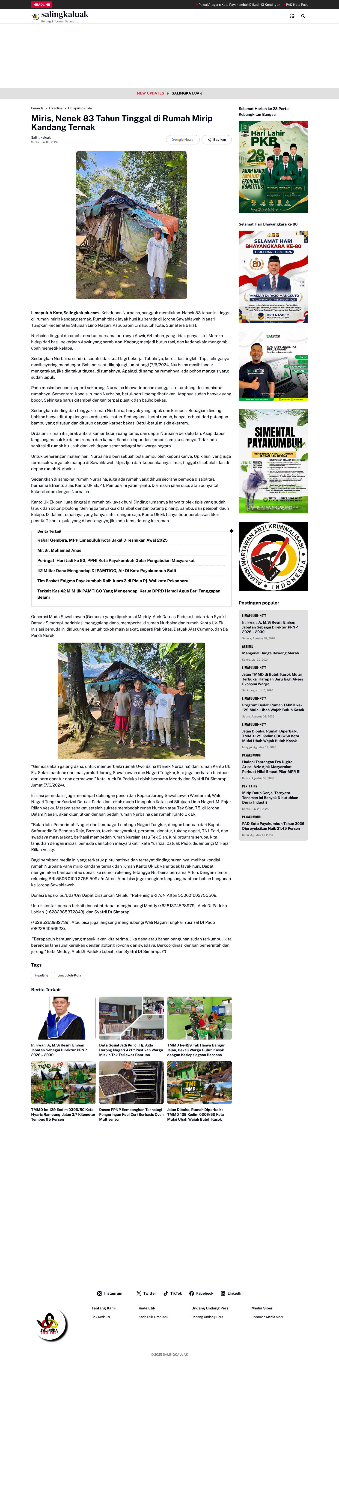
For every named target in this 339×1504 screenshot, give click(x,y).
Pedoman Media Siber (267, 1317)
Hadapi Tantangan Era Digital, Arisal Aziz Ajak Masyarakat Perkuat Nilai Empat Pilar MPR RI (271, 767)
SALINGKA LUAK (187, 93)
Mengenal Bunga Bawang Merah (270, 653)
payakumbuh (251, 755)
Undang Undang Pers (207, 1317)
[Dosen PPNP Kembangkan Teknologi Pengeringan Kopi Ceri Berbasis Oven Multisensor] (131, 1082)
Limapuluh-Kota (69, 975)
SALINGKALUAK (175, 1354)
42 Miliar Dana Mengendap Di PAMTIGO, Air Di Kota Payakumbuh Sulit (107, 570)
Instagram (113, 1293)
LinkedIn (235, 1293)
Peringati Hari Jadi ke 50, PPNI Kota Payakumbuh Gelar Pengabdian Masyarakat (116, 560)
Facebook (204, 1293)
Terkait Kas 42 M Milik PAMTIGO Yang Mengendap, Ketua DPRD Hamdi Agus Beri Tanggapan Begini (128, 594)
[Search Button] (303, 16)
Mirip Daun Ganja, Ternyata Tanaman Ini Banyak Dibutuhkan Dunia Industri (270, 798)
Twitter (149, 1293)
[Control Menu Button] (292, 16)
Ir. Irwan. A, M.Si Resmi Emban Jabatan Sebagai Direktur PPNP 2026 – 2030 (59, 1050)
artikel (247, 646)
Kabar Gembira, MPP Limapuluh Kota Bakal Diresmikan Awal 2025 (102, 540)
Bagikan (219, 139)
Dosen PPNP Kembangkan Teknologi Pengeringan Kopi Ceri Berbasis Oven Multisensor (131, 1114)
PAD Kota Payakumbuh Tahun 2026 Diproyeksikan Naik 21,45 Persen (273, 826)
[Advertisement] (169, 32)
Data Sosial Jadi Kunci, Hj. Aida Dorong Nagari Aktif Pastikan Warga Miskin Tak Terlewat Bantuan (131, 1050)
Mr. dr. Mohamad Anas (59, 550)
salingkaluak (65, 14)
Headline (41, 975)
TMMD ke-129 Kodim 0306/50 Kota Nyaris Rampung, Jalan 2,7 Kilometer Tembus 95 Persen (63, 1114)
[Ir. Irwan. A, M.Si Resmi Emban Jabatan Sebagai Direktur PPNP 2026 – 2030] (63, 1018)
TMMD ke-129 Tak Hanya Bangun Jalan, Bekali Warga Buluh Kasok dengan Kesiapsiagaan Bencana (196, 1050)
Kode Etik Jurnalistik (153, 1317)
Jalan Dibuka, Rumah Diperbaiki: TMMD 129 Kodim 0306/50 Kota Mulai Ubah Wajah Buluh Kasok (195, 1114)
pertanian (250, 786)
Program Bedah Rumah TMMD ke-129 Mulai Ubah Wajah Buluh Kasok (273, 707)
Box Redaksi (101, 1317)
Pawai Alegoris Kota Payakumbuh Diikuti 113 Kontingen (204, 4)
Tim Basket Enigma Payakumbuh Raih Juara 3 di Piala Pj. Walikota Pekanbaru (112, 580)
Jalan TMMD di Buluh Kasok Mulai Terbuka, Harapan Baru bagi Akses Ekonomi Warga (272, 679)
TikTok (176, 1293)
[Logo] (49, 1324)
